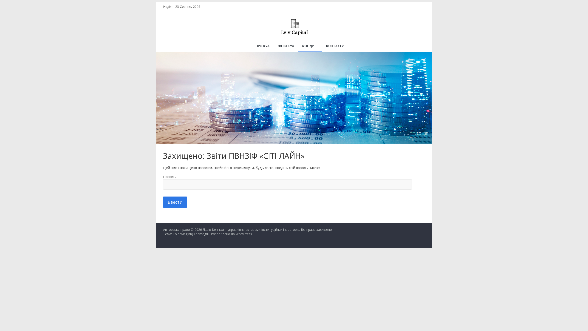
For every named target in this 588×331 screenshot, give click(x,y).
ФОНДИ (308, 46)
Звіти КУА (285, 46)
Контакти (335, 46)
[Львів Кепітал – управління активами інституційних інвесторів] (169, 46)
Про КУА (262, 46)
